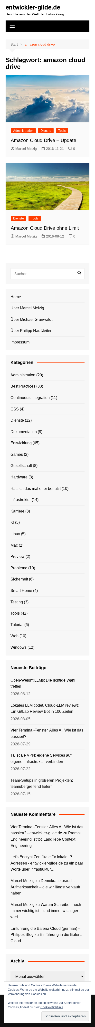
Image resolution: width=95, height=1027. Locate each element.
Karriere (17, 511)
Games (16, 454)
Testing (16, 602)
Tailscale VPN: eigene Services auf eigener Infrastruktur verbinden (40, 758)
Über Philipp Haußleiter (30, 331)
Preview (17, 556)
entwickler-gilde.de (33, 7)
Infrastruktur (20, 500)
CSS (14, 409)
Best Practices (22, 386)
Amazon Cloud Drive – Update (43, 140)
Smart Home (21, 591)
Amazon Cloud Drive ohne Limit (45, 228)
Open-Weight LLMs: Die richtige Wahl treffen (42, 683)
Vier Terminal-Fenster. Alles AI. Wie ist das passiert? (46, 733)
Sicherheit (19, 579)
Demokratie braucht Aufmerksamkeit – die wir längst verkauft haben (45, 887)
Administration (23, 131)
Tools (62, 131)
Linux (15, 534)
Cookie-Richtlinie (51, 1007)
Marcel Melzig (26, 149)
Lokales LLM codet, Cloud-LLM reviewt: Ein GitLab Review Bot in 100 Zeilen (44, 708)
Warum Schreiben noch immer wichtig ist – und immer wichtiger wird (45, 911)
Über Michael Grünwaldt (31, 319)
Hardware (19, 477)
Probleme (18, 568)
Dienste (45, 131)
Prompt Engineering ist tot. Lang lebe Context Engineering (45, 839)
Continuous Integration (30, 398)
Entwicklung (21, 443)
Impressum (19, 342)
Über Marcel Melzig (27, 308)
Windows (18, 647)
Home (15, 297)
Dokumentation (23, 432)
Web (14, 636)
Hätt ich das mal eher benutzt (35, 488)
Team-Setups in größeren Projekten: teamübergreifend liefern (41, 783)
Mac (14, 545)
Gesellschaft (21, 466)
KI (12, 522)
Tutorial (16, 625)
